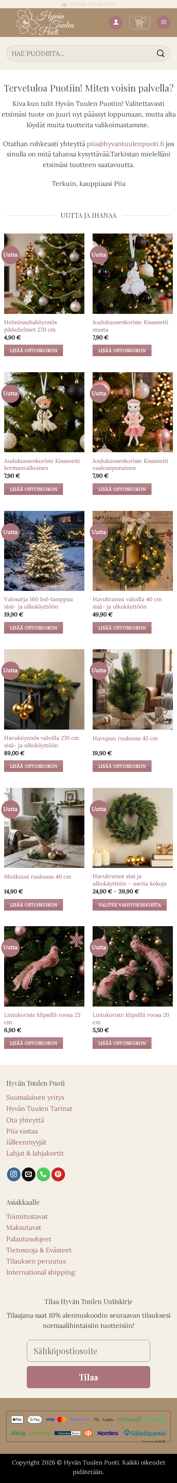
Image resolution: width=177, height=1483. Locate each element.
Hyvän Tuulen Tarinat (39, 1108)
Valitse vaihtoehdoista (129, 905)
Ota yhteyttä (25, 1120)
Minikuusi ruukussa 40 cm (37, 876)
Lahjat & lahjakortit (35, 1153)
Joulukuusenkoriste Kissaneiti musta (130, 326)
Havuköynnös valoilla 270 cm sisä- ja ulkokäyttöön (41, 742)
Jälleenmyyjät (26, 1142)
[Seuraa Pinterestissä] (58, 1174)
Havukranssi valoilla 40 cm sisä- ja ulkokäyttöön (127, 603)
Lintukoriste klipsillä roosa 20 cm (131, 1019)
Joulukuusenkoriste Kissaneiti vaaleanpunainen (130, 465)
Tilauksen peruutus (36, 1261)
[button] (139, 22)
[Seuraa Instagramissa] (14, 1174)
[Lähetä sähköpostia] (28, 1174)
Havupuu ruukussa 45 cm (125, 738)
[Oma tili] (115, 23)
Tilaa (88, 1376)
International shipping (40, 1272)
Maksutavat (23, 1227)
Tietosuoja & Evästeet (39, 1250)
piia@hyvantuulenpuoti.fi (125, 144)
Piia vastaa (22, 1131)
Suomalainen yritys (35, 1097)
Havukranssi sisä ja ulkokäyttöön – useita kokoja (130, 880)
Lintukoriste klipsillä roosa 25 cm (42, 1019)
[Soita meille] (43, 1174)
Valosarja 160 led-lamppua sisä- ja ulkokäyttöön (38, 603)
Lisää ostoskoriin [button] (34, 350)
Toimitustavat (27, 1216)
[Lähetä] (161, 53)
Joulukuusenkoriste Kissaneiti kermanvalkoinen (42, 465)
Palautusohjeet (28, 1239)
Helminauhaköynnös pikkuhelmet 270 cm (30, 326)
